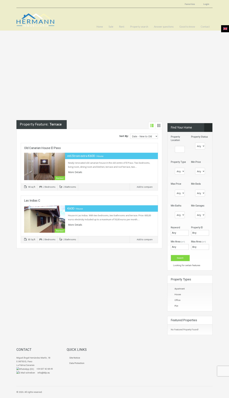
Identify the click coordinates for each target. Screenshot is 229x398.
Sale (111, 26)
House (178, 294)
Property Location (175, 138)
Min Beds (196, 183)
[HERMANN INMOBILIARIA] (35, 22)
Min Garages (197, 205)
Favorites (190, 4)
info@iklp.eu (43, 372)
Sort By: (124, 136)
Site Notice (74, 358)
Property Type (178, 162)
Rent (121, 26)
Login (206, 4)
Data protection (76, 363)
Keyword (175, 227)
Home (99, 26)
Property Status (199, 136)
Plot (176, 306)
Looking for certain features (186, 265)
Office (177, 300)
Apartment (180, 288)
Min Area (178, 241)
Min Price (196, 162)
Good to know (187, 26)
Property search (139, 26)
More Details (75, 172)
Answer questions (164, 26)
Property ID (197, 227)
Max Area (198, 241)
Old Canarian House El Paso (42, 148)
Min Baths (176, 205)
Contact (205, 26)
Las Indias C (32, 200)
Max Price (176, 183)
